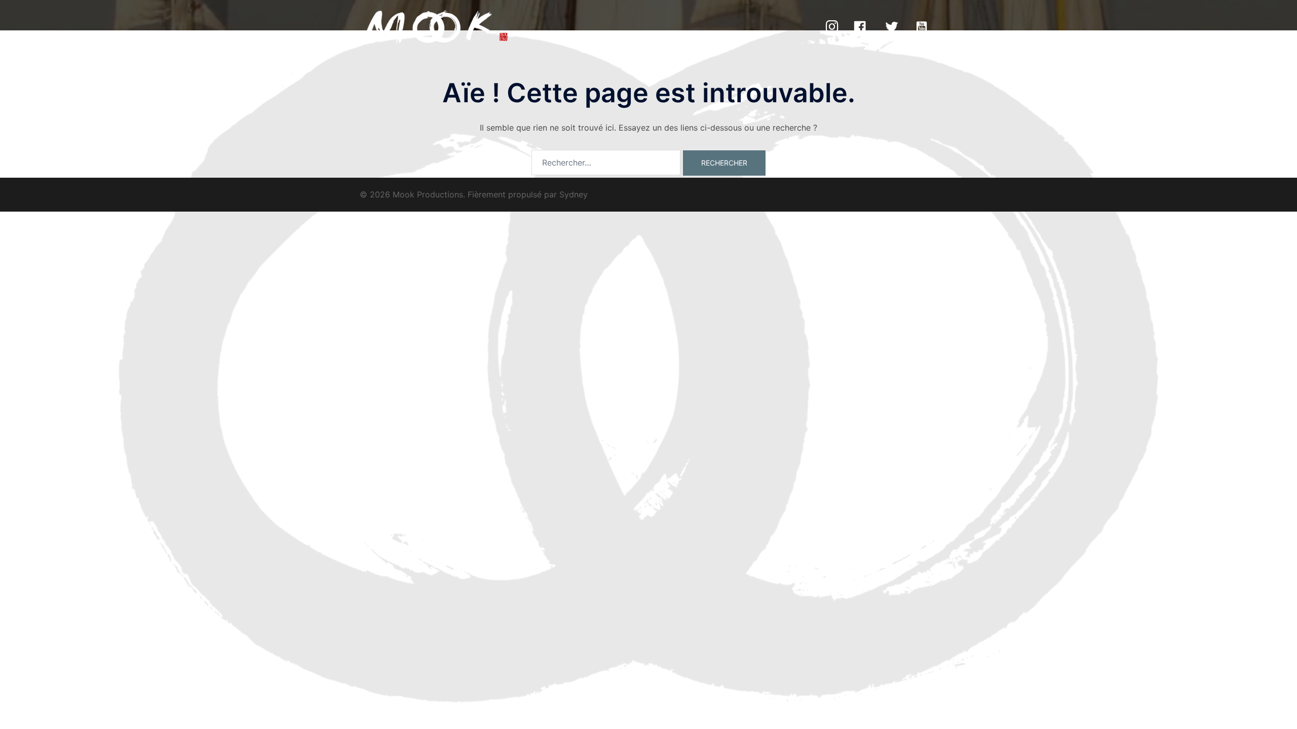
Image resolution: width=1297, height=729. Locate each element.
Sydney (573, 194)
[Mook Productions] (436, 27)
